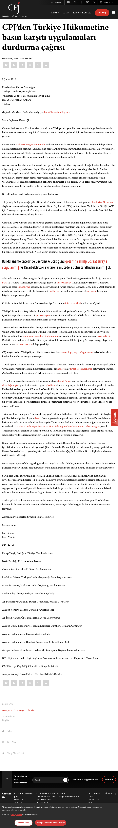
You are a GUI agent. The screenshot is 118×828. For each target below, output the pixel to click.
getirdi (106, 336)
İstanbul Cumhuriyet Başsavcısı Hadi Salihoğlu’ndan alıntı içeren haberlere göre (57, 427)
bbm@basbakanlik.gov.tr (57, 112)
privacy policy (16, 814)
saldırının (55, 291)
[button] (113, 2)
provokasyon (43, 316)
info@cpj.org (110, 793)
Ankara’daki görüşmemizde (30, 145)
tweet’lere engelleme (81, 369)
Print (9, 731)
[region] (59, 815)
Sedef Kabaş (64, 381)
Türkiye (31, 710)
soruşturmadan (24, 344)
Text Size (11, 742)
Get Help (102, 12)
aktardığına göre (11, 385)
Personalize (23, 822)
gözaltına (50, 385)
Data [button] (65, 12)
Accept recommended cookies (51, 822)
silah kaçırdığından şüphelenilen (40, 336)
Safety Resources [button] (82, 12)
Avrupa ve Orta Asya (13, 710)
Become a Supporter (83, 779)
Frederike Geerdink (102, 202)
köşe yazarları (64, 283)
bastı (4, 283)
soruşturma (24, 287)
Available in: (8, 717)
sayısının (92, 291)
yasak (99, 336)
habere (61, 369)
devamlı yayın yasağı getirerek (77, 352)
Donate (109, 779)
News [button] (54, 12)
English (6, 720)
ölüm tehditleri (72, 303)
